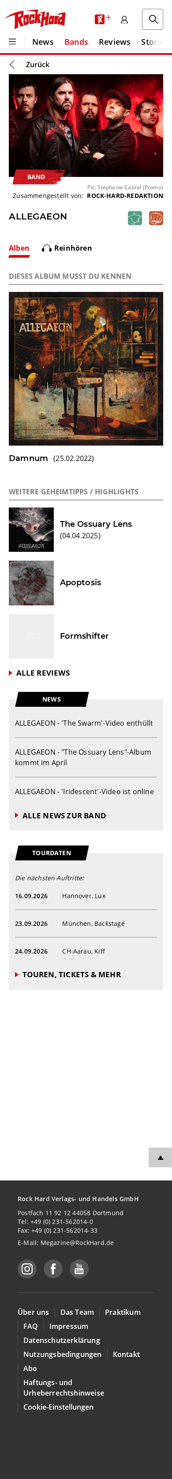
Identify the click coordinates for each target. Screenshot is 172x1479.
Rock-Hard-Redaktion (125, 195)
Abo (30, 1368)
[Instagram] (27, 1268)
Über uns (33, 1312)
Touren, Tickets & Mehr (71, 974)
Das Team (77, 1312)
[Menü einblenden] (12, 41)
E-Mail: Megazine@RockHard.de (66, 1242)
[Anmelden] (124, 19)
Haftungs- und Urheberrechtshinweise (63, 1388)
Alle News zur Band (64, 815)
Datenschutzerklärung (61, 1340)
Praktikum (123, 1312)
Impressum (69, 1326)
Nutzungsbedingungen (62, 1354)
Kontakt (126, 1354)
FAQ (30, 1326)
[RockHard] (35, 19)
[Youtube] (79, 1268)
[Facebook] (53, 1268)
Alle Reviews (43, 673)
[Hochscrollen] (160, 1157)
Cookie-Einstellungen (58, 1407)
